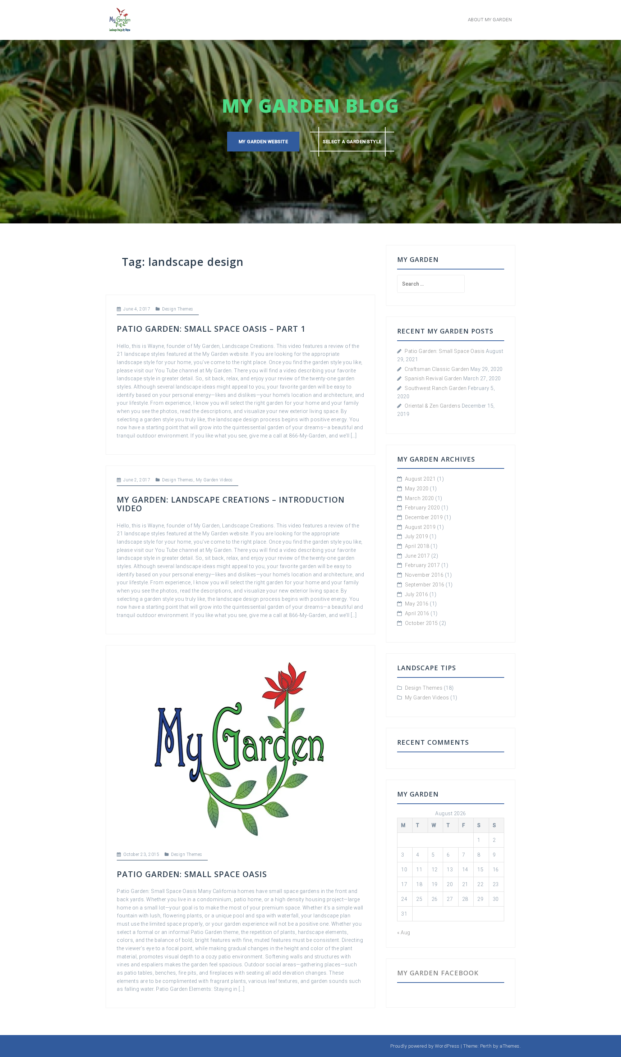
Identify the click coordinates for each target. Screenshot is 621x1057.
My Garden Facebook (438, 972)
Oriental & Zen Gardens (432, 406)
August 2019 (420, 527)
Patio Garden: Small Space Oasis (192, 873)
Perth (486, 1046)
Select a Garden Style (352, 141)
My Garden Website (263, 141)
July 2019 (416, 536)
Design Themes (177, 309)
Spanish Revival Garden (433, 378)
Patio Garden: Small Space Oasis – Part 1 (211, 328)
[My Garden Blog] (120, 19)
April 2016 (417, 613)
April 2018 (417, 546)
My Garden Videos (214, 479)
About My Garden (490, 19)
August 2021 (420, 479)
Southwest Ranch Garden (435, 388)
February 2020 (422, 508)
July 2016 (416, 594)
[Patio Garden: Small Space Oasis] (240, 747)
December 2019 (424, 517)
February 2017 (422, 565)
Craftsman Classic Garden (437, 369)
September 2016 (425, 585)
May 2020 (417, 488)
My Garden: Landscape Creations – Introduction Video (231, 503)
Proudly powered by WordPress (425, 1046)
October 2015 (421, 623)
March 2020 (419, 498)
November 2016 (424, 575)
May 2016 (417, 604)
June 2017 (417, 556)
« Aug (403, 932)
